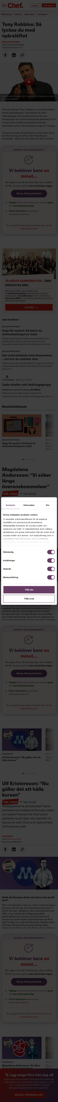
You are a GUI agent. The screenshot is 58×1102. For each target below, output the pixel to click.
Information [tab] (29, 505)
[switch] (51, 560)
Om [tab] (47, 505)
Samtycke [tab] (10, 505)
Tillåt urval (29, 598)
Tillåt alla (29, 590)
